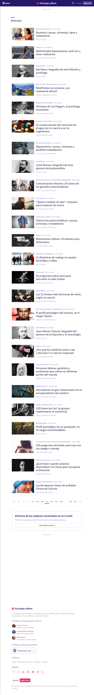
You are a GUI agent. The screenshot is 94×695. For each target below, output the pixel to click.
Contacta (45, 662)
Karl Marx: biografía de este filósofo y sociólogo (58, 71)
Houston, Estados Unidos (25, 628)
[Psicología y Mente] (46, 3)
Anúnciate (36, 662)
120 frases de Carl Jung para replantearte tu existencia (52, 410)
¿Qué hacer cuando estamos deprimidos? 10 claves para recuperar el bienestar (58, 467)
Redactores (22, 662)
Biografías (40, 66)
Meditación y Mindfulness (46, 84)
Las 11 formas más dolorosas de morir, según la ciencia (58, 296)
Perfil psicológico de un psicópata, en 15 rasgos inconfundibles (58, 428)
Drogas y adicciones (44, 121)
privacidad (72, 686)
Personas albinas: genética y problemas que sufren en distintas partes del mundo (56, 371)
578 (33, 501)
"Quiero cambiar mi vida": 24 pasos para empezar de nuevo (56, 203)
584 (61, 501)
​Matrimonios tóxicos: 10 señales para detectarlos (57, 240)
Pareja (38, 235)
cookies (14, 688)
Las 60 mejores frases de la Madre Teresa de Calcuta (56, 487)
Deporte (39, 47)
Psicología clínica (43, 29)
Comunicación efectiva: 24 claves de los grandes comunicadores (57, 185)
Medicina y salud (42, 364)
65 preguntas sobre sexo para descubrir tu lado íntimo (53, 277)
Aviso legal (64, 686)
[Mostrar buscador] (73, 3)
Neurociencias (42, 386)
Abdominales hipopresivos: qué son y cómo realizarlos (58, 52)
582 (51, 501)
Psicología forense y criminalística (50, 309)
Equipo (14, 662)
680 (70, 501)
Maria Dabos (21, 637)
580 (42, 501)
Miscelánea (40, 291)
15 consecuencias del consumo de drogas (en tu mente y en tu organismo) (56, 128)
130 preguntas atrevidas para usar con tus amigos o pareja (58, 447)
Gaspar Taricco (22, 625)
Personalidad (41, 423)
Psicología (40, 198)
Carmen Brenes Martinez (25, 631)
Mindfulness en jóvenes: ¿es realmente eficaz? (53, 89)
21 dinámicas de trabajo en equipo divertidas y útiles (56, 259)
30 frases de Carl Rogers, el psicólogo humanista (58, 108)
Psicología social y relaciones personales (53, 180)
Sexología (40, 272)
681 (75, 501)
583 (56, 501)
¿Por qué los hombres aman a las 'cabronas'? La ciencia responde (55, 351)
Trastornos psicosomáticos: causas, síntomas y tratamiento (57, 222)
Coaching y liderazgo (44, 254)
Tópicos (29, 662)
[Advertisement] (47, 564)
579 (37, 501)
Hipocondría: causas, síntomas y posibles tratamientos (55, 148)
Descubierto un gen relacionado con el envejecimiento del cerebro (59, 391)
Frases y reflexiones (44, 103)
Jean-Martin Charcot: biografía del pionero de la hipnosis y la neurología (58, 333)
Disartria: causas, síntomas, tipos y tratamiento (56, 34)
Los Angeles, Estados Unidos (26, 639)
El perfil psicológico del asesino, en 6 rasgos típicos (57, 314)
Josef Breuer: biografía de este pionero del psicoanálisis (54, 166)
